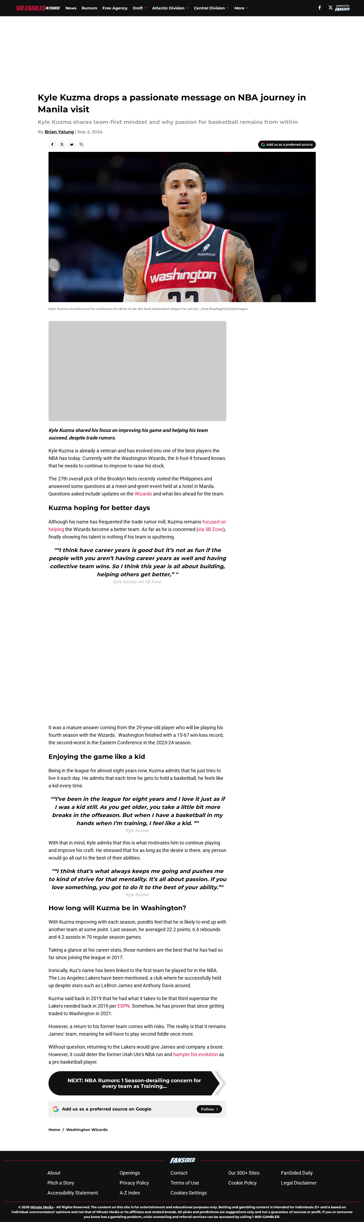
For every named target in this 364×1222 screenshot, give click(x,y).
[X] (330, 7)
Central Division (209, 8)
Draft (138, 8)
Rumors (89, 8)
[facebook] (319, 7)
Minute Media (41, 1207)
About (53, 1173)
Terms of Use (185, 1183)
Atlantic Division (168, 8)
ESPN (123, 1006)
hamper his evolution (195, 1054)
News (70, 8)
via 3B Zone (210, 529)
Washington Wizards (87, 1129)
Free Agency (114, 8)
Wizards (143, 494)
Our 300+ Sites (243, 1173)
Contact (179, 1173)
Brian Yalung (59, 131)
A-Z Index (130, 1193)
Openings (130, 1173)
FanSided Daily (297, 1173)
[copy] (81, 144)
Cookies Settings (189, 1193)
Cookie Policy (242, 1183)
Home (54, 1129)
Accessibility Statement (72, 1193)
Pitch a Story (60, 1183)
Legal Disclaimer (299, 1183)
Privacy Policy (134, 1183)
